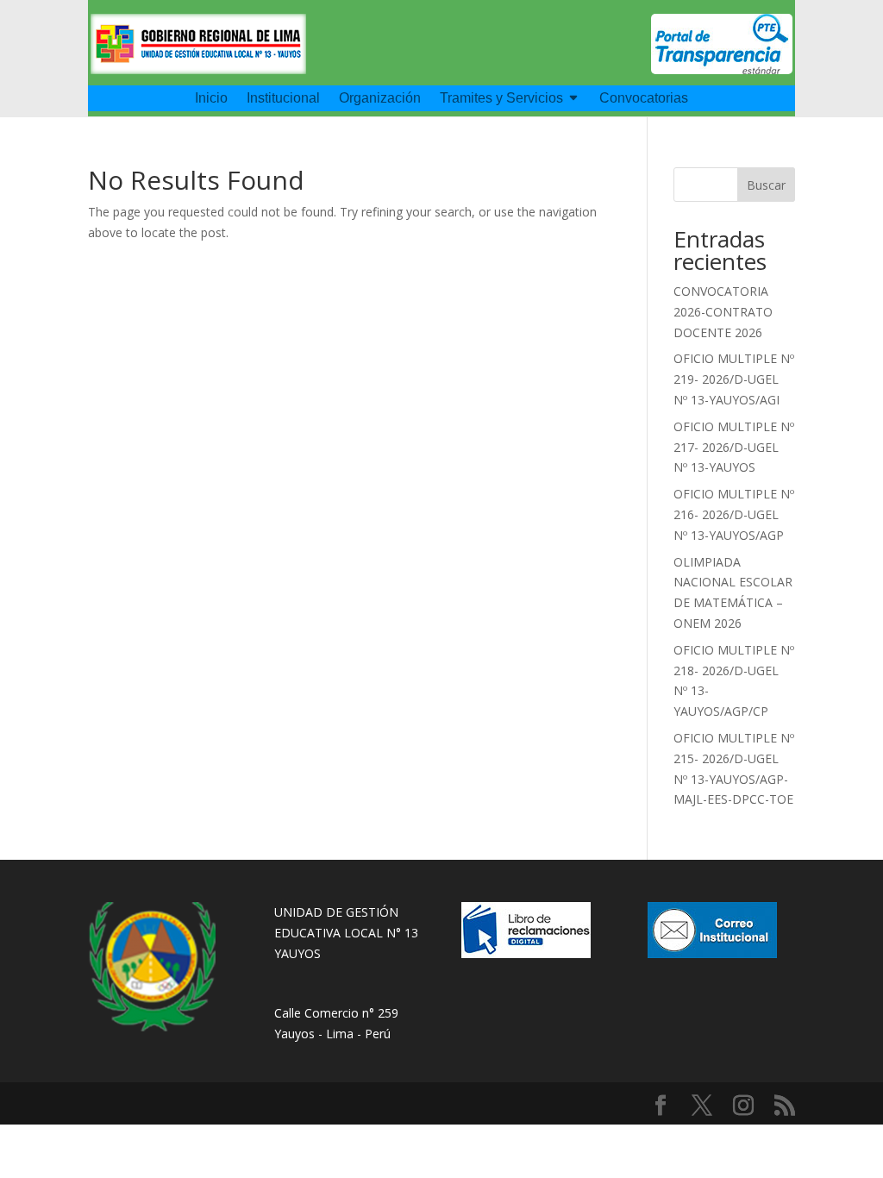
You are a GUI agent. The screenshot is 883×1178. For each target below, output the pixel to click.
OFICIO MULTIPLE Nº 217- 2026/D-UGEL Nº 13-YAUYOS (733, 447)
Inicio (211, 98)
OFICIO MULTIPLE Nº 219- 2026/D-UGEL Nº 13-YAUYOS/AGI (733, 379)
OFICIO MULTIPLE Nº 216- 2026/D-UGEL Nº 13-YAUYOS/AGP (733, 514)
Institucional (283, 98)
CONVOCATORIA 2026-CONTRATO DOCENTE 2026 (723, 312)
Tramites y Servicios (501, 98)
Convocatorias (643, 98)
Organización (380, 98)
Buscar (766, 185)
